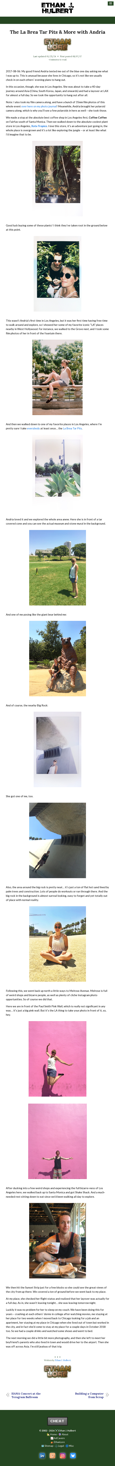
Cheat (57, 1421)
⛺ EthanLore (57, 1442)
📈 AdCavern (57, 1438)
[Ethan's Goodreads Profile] (52, 1458)
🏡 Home (52, 1434)
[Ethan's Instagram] (63, 1458)
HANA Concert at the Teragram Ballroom (26, 1395)
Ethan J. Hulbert (63, 1360)
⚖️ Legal (59, 1445)
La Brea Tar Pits (72, 428)
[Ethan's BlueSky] (73, 1458)
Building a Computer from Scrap (89, 1395)
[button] (110, 3)
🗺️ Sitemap (47, 1445)
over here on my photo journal (39, 106)
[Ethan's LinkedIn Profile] (42, 1458)
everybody (33, 428)
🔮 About (63, 1434)
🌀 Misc (69, 1445)
